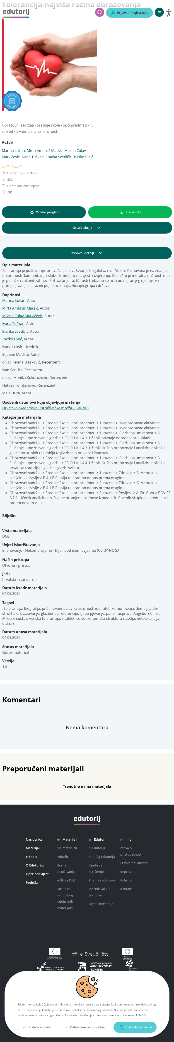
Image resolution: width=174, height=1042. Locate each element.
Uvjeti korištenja (101, 904)
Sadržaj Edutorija (102, 856)
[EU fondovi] (94, 966)
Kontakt (126, 889)
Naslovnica (34, 839)
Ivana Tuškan (33, 156)
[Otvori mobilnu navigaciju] (159, 12)
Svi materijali (67, 848)
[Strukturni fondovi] (50, 966)
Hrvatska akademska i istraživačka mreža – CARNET (45, 407)
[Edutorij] (16, 12)
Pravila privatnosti (134, 863)
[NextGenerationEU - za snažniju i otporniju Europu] (126, 954)
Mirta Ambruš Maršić (45, 150)
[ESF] (131, 966)
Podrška (32, 882)
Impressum (129, 871)
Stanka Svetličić (59, 156)
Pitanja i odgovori (102, 880)
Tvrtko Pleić (83, 156)
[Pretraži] (99, 12)
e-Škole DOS (66, 880)
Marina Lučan (13, 150)
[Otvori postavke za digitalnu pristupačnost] (169, 13)
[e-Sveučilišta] (92, 954)
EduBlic (63, 856)
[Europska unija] (53, 954)
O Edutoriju (35, 865)
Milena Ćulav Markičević (22, 315)
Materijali (33, 848)
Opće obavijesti (38, 874)
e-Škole (31, 856)
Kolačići (126, 880)
